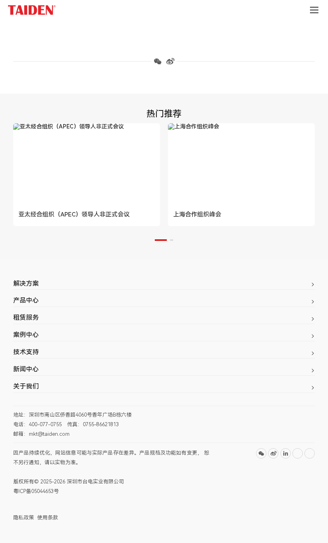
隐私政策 (23, 518)
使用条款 (47, 518)
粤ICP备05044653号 (36, 491)
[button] (161, 240)
